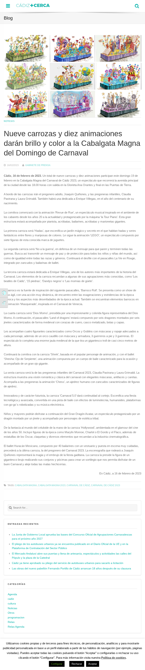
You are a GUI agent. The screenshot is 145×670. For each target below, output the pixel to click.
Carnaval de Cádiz (78, 485)
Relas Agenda (16, 626)
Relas (11, 622)
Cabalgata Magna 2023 (52, 485)
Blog (8, 18)
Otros (11, 612)
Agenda (12, 594)
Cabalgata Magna (26, 485)
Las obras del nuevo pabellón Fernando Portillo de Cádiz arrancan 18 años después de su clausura (71, 568)
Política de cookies (113, 657)
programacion (16, 617)
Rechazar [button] (77, 663)
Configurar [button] (56, 663)
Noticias (9, 121)
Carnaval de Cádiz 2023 (105, 485)
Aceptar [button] (92, 663)
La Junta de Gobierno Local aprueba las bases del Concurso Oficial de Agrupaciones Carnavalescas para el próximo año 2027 (72, 536)
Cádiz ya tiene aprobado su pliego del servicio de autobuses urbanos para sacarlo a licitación (67, 563)
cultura (12, 603)
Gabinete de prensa (37, 165)
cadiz (11, 598)
